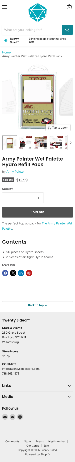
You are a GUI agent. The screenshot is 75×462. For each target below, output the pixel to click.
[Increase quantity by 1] (38, 197)
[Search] (67, 30)
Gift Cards (32, 445)
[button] (10, 142)
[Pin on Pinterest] (29, 273)
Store (27, 441)
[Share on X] (13, 273)
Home (6, 52)
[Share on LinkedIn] (21, 273)
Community (12, 441)
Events (39, 441)
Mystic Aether (56, 441)
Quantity (7, 188)
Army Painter (15, 171)
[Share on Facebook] (5, 273)
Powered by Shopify (37, 454)
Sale (46, 445)
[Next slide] (70, 142)
